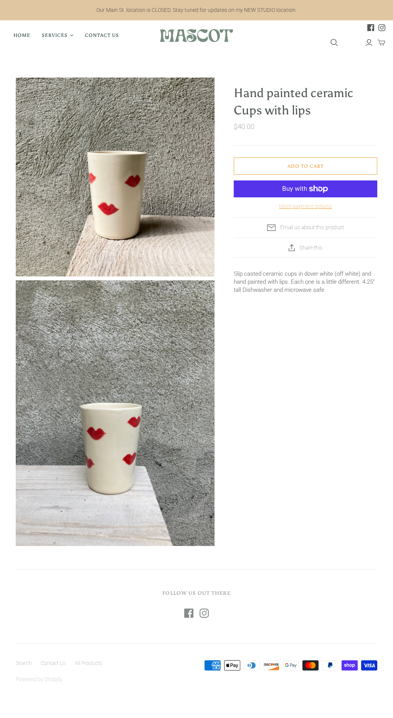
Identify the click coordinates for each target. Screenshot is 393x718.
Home (21, 35)
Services (55, 35)
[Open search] (334, 42)
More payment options (305, 206)
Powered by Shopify (39, 679)
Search (24, 663)
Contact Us (102, 35)
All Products (88, 663)
